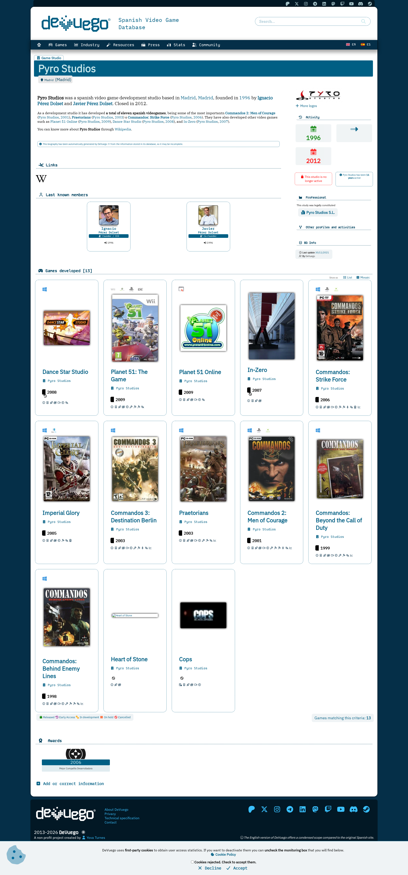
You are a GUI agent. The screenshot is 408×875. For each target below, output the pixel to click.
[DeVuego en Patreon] (252, 809)
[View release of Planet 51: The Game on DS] (142, 289)
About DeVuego (116, 809)
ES (368, 44)
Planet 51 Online (63, 121)
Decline (212, 868)
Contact (111, 822)
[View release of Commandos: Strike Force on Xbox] (338, 289)
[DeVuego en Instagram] (277, 809)
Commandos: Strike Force (333, 375)
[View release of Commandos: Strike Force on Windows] (319, 289)
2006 (197, 117)
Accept (239, 868)
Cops (185, 659)
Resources (122, 45)
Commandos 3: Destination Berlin (134, 516)
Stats (178, 45)
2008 (169, 121)
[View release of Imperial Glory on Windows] (46, 430)
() (63, 79)
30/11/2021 (322, 252)
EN (353, 44)
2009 (105, 121)
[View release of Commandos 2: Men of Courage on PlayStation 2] (260, 430)
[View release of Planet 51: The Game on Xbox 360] (124, 289)
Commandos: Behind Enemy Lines (61, 668)
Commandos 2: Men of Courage (268, 516)
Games (60, 45)
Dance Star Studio (127, 121)
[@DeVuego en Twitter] (264, 809)
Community (208, 45)
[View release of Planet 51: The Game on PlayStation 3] (133, 289)
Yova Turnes (95, 837)
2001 (65, 117)
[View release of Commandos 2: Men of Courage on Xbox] (269, 430)
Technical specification (122, 818)
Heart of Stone (129, 659)
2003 (119, 117)
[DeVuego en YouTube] (341, 809)
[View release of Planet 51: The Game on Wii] (114, 289)
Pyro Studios (48, 117)
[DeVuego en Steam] (366, 809)
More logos (308, 106)
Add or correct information (72, 783)
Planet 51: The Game (129, 375)
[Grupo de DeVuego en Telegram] (290, 809)
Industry (88, 45)
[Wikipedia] (41, 179)
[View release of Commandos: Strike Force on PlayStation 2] (328, 289)
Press (153, 45)
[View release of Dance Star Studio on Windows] (46, 289)
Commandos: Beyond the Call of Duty (339, 520)
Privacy (110, 814)
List (349, 277)
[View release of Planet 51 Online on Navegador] (183, 289)
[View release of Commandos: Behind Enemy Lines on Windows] (46, 578)
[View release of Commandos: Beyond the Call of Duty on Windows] (319, 430)
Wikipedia (123, 129)
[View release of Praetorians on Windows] (183, 430)
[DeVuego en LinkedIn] (303, 809)
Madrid (188, 98)
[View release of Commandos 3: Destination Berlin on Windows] (114, 430)
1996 (244, 98)
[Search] (363, 21)
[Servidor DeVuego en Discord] (354, 809)
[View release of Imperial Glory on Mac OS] (55, 430)
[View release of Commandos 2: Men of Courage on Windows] (251, 430)
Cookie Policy (225, 854)
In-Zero (190, 121)
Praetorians (193, 512)
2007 (224, 121)
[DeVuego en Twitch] (328, 809)
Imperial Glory (60, 512)
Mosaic (365, 277)
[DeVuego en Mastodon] (315, 809)
